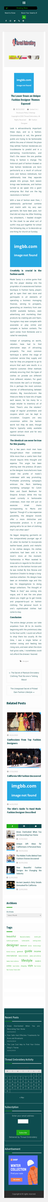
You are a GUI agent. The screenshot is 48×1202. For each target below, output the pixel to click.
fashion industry (11, 951)
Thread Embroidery (28, 1137)
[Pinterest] (23, 21)
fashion (30, 946)
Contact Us (33, 109)
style (30, 965)
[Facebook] (6, 21)
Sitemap (32, 113)
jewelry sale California (35, 956)
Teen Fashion (37, 966)
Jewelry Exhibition (23, 956)
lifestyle (26, 960)
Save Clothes (16, 966)
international (12, 956)
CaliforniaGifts (25, 941)
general (20, 951)
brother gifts (37, 937)
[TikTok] (19, 21)
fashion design (37, 946)
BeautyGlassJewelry (25, 937)
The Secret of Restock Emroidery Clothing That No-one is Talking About (24, 676)
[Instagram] (10, 21)
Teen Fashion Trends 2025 (13, 970)
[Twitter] (15, 21)
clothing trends (37, 941)
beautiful (11, 936)
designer (25, 661)
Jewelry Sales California (13, 961)
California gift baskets (12, 941)
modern (38, 961)
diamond (23, 945)
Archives (10, 911)
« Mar (21, 1097)
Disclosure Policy (22, 113)
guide (28, 951)
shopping (24, 966)
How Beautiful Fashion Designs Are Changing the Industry (29, 870)
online (9, 966)
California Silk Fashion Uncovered (24, 776)
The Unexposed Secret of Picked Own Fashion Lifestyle (24, 690)
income (37, 951)
